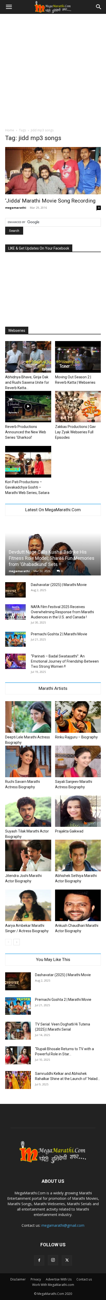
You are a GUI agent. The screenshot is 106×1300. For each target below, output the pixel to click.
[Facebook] (39, 1260)
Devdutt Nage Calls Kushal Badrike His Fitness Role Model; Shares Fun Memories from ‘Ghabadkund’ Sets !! (51, 558)
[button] (9, 7)
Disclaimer (18, 1279)
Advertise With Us (59, 1279)
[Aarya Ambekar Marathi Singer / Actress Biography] (28, 905)
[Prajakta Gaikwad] (78, 811)
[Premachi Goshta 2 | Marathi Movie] (15, 639)
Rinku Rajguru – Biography (76, 737)
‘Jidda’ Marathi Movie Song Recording (50, 201)
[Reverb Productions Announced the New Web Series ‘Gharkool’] (28, 407)
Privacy (36, 1279)
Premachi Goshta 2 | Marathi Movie (59, 634)
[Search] (99, 7)
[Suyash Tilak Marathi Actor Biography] (28, 811)
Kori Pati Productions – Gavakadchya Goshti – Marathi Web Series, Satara (27, 487)
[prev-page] (8, 942)
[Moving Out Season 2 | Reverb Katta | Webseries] (78, 357)
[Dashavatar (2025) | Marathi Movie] (15, 590)
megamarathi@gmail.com (62, 1225)
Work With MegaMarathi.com (53, 1285)
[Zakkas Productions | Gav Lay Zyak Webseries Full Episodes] (78, 407)
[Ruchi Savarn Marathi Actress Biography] (28, 761)
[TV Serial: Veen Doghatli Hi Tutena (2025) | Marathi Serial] (18, 1031)
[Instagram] (53, 1260)
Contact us (84, 1279)
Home (9, 130)
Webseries (16, 330)
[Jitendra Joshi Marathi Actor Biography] (28, 855)
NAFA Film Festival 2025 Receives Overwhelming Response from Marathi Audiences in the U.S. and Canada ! (62, 612)
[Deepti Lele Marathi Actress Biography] (28, 717)
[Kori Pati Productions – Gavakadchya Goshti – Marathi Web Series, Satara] (28, 462)
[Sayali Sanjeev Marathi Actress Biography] (78, 761)
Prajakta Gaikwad (69, 831)
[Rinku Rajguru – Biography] (78, 717)
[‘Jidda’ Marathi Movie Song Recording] (53, 170)
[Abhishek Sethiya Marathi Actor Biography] (78, 855)
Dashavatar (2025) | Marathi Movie (59, 585)
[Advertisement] (53, 69)
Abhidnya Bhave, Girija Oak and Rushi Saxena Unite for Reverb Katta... (27, 382)
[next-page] (16, 942)
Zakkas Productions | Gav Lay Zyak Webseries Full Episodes (75, 432)
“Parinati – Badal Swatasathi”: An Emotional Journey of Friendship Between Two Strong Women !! (65, 661)
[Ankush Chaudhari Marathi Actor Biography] (78, 905)
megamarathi (15, 207)
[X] (67, 1260)
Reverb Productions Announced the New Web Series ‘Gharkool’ (25, 432)
